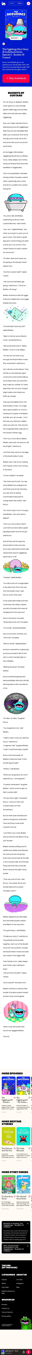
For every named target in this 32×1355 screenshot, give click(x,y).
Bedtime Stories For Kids (8, 1292)
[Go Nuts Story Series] (9, 1193)
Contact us (5, 1308)
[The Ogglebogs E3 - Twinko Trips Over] (9, 1094)
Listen (20, 3)
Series (4, 1283)
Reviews (4, 1304)
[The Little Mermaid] (23, 1145)
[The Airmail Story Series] (23, 1193)
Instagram (19, 1283)
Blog (17, 1287)
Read (12, 3)
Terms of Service (7, 1312)
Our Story (19, 1279)
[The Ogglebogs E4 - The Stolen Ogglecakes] (23, 1094)
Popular (4, 1279)
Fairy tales (5, 1287)
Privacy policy (6, 1316)
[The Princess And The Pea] (9, 1145)
